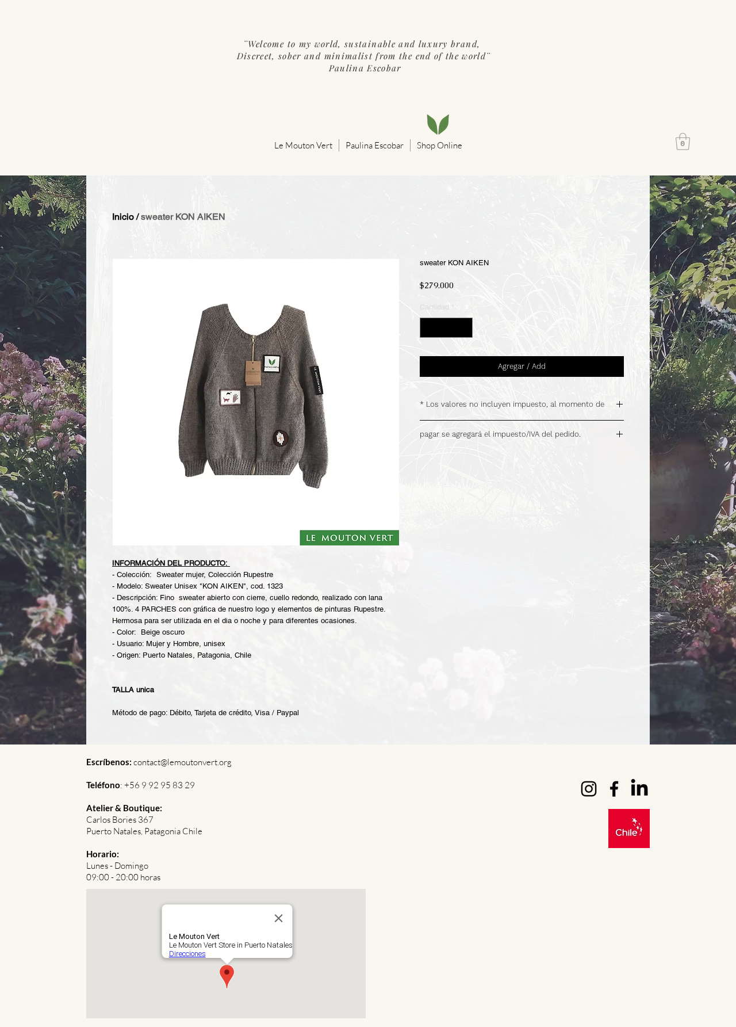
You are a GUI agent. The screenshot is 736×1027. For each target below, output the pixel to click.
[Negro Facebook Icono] (614, 788)
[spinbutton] (446, 328)
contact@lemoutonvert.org (182, 762)
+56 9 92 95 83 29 (159, 785)
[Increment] (464, 328)
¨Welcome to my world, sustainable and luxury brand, (363, 43)
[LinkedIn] (639, 788)
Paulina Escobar (363, 68)
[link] (683, 141)
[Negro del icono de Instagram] (588, 788)
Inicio (123, 216)
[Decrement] (428, 328)
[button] (303, 145)
